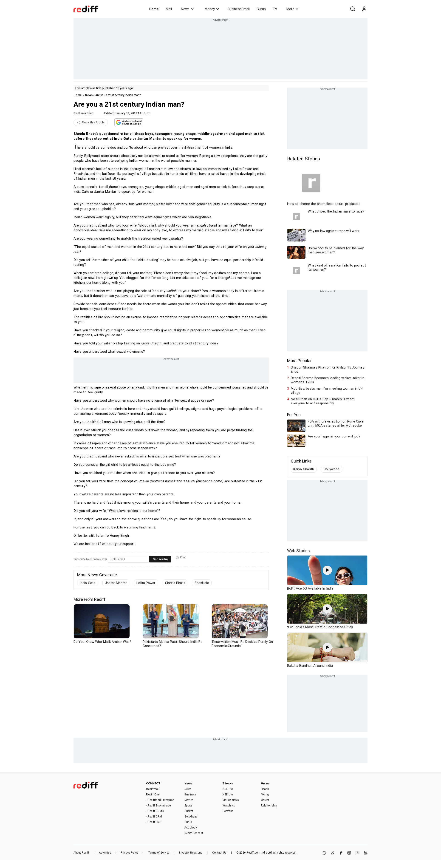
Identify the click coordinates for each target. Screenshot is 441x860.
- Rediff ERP (153, 822)
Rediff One (152, 794)
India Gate (87, 583)
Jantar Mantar (116, 583)
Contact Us (219, 852)
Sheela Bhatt (85, 113)
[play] (327, 570)
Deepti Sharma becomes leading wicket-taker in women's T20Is (327, 380)
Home (154, 9)
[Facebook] (341, 853)
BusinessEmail (239, 9)
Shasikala (202, 583)
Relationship (269, 805)
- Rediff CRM (154, 816)
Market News (231, 800)
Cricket (188, 811)
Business (190, 794)
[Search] (352, 9)
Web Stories (298, 550)
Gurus (261, 9)
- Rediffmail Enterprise (160, 800)
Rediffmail (152, 789)
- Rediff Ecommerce (158, 805)
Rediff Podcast (193, 833)
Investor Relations (190, 852)
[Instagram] (349, 853)
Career (265, 800)
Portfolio (228, 811)
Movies (189, 800)
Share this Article (93, 122)
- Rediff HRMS (154, 811)
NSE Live (228, 794)
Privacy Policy (129, 852)
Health (265, 789)
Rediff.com (253, 852)
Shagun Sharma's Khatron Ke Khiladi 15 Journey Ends (327, 369)
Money (210, 9)
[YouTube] (357, 853)
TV (275, 9)
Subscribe (160, 559)
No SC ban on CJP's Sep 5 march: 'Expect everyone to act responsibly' (323, 401)
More (290, 9)
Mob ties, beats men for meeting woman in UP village (327, 390)
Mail (169, 9)
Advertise (105, 852)
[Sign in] (364, 9)
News (185, 9)
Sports (188, 805)
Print (183, 557)
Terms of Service (159, 852)
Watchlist (229, 805)
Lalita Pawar (145, 583)
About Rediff (81, 852)
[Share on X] (332, 853)
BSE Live (228, 789)
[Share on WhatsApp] (324, 853)
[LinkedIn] (366, 853)
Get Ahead (191, 816)
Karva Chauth (303, 469)
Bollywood (331, 469)
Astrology (190, 827)
